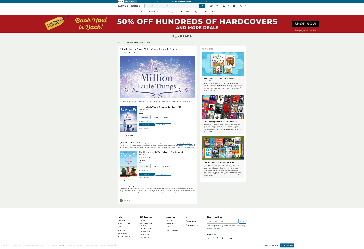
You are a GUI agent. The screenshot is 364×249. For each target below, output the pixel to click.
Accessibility (165, 243)
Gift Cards (121, 225)
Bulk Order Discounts (146, 227)
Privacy (142, 243)
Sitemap (180, 243)
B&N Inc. (169, 225)
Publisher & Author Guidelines (146, 223)
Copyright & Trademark (132, 243)
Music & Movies (216, 12)
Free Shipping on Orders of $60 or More (182, 1)
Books (130, 12)
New (162, 12)
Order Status (192, 220)
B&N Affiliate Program (146, 237)
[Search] (202, 6)
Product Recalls (122, 232)
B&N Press (143, 219)
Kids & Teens (140, 12)
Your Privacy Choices (151, 243)
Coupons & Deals (193, 224)
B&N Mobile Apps (172, 229)
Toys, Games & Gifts (201, 12)
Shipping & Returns (124, 222)
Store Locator (192, 215)
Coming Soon (172, 12)
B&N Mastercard (145, 230)
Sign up (242, 220)
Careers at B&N (171, 222)
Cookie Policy (173, 243)
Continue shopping (146, 48)
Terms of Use (121, 243)
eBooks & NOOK (185, 12)
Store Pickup (122, 229)
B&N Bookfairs (144, 233)
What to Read (153, 12)
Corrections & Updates (125, 235)
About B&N (170, 219)
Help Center (121, 219)
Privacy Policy (216, 227)
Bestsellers (121, 12)
